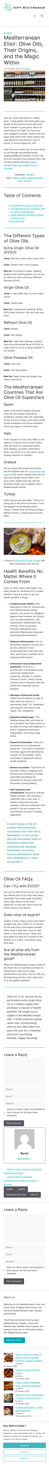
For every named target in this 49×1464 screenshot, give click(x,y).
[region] (24, 1443)
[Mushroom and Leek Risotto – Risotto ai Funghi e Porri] (8, 1398)
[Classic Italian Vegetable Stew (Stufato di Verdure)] (8, 1386)
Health (15, 178)
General (8, 33)
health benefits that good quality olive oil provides (21, 165)
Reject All (24, 1459)
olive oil (27, 181)
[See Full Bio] (30, 1158)
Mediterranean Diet (16, 1194)
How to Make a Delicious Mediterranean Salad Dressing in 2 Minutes (21, 1181)
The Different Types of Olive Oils (26, 205)
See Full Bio (23, 1158)
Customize (24, 1452)
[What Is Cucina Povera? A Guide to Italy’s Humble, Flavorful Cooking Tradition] (8, 1358)
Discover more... (14, 1340)
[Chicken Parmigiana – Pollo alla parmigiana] (8, 1411)
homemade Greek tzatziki (27, 560)
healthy (23, 178)
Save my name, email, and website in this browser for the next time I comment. (26, 1112)
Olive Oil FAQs (17, 221)
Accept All (24, 1445)
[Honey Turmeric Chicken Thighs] (8, 1374)
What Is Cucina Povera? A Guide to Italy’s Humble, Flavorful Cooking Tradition (28, 1357)
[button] (34, 16)
